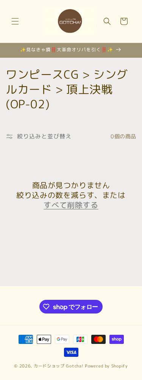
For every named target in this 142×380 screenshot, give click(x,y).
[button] (15, 21)
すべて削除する (71, 205)
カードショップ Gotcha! (59, 366)
